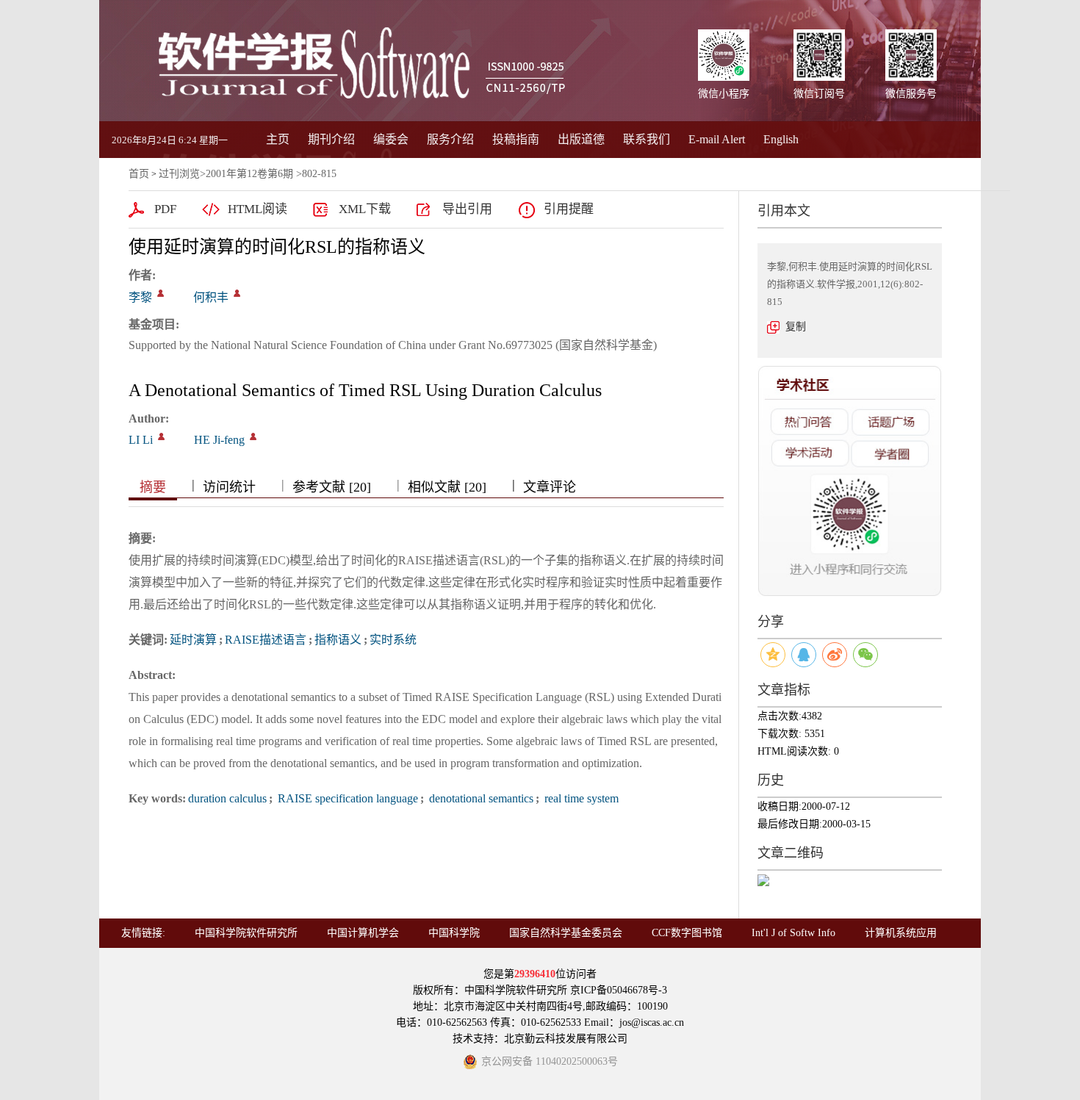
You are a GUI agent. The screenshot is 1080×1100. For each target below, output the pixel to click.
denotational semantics (479, 798)
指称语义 (337, 639)
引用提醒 (569, 209)
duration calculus (227, 798)
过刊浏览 (179, 173)
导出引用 (467, 209)
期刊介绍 (331, 139)
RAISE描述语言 (265, 639)
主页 (277, 139)
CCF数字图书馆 (687, 932)
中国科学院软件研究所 (246, 932)
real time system (580, 798)
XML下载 (365, 209)
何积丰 (210, 297)
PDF (165, 209)
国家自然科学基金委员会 (565, 932)
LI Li (141, 440)
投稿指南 (515, 139)
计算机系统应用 (901, 932)
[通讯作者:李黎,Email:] (160, 293)
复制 (795, 326)
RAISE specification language (346, 798)
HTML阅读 (257, 209)
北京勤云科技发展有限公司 (565, 1038)
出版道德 (581, 139)
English (781, 139)
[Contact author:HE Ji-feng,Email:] (253, 436)
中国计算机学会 (363, 932)
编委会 (390, 139)
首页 (139, 173)
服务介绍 (450, 139)
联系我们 (646, 139)
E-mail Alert (716, 139)
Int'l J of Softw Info (793, 932)
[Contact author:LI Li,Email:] (161, 436)
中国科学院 (454, 932)
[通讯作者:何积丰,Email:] (237, 293)
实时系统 (393, 639)
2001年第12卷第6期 (249, 173)
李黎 (140, 297)
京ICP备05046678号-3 (618, 990)
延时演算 (193, 639)
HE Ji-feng (219, 440)
